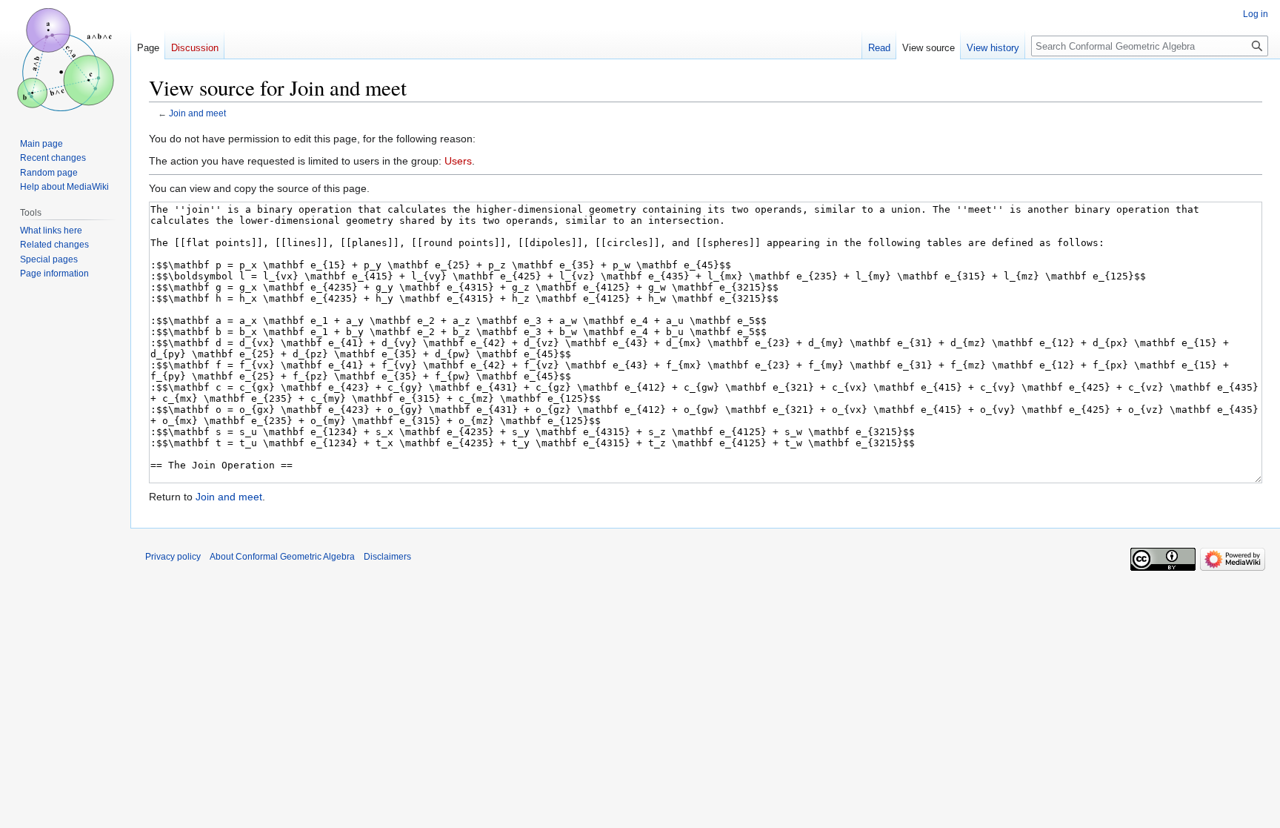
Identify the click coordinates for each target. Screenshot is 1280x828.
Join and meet (197, 113)
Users (458, 161)
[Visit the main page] (65, 59)
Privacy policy (173, 557)
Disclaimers (387, 557)
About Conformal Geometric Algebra (282, 557)
